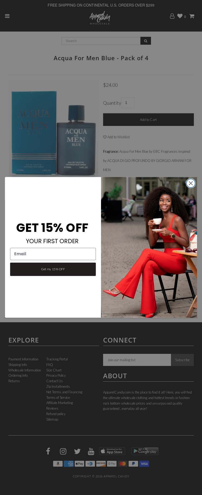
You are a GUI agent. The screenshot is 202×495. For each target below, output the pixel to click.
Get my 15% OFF (53, 269)
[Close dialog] (190, 183)
